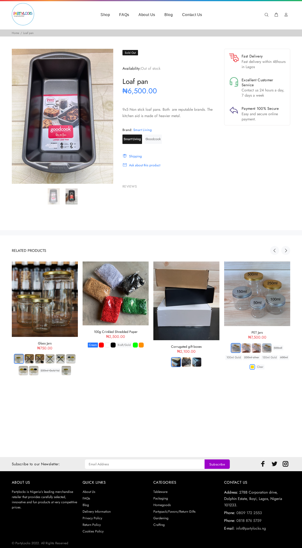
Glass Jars (45, 343)
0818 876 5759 (248, 520)
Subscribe (217, 464)
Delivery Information (97, 511)
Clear (260, 367)
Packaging (160, 498)
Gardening (160, 518)
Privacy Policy (92, 518)
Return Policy (92, 524)
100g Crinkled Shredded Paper (116, 331)
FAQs (124, 15)
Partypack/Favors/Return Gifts (174, 511)
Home (15, 33)
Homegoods (162, 505)
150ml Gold (269, 357)
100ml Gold (233, 357)
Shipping (135, 156)
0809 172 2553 (249, 512)
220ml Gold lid (50, 370)
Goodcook (153, 139)
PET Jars (257, 332)
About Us (146, 15)
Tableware (160, 491)
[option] (57, 196)
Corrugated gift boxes (186, 346)
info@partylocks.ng (251, 528)
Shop (105, 15)
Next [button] (285, 250)
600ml (284, 357)
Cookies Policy (93, 531)
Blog (168, 15)
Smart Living (132, 139)
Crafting (159, 524)
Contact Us (192, 15)
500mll (278, 348)
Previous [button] (274, 250)
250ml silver (251, 357)
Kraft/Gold (124, 345)
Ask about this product (144, 165)
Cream (93, 345)
